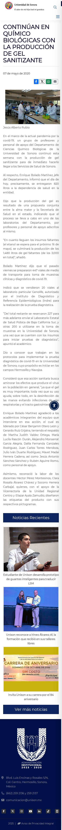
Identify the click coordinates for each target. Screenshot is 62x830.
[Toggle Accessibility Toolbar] (54, 405)
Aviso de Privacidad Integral (37, 823)
